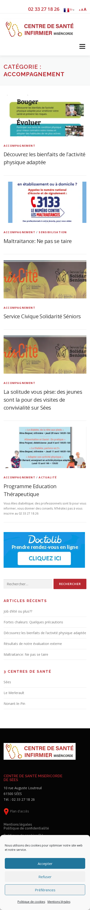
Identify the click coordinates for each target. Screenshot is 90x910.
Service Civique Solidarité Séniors (42, 316)
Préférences (45, 889)
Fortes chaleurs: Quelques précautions (33, 622)
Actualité (48, 477)
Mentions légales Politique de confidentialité (26, 826)
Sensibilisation (53, 232)
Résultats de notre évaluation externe (33, 643)
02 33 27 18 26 (43, 9)
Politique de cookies (31, 902)
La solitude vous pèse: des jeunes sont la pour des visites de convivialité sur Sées (43, 399)
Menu (82, 47)
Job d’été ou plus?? (18, 611)
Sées (7, 682)
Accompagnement (19, 145)
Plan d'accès (19, 811)
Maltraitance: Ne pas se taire (38, 240)
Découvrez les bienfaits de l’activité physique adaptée (45, 633)
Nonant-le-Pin (14, 703)
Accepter (45, 863)
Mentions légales (59, 902)
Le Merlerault (14, 692)
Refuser (45, 876)
